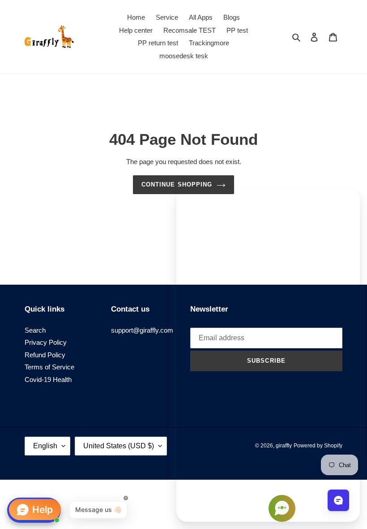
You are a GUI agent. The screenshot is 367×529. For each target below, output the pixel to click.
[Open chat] (338, 500)
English (45, 446)
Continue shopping (176, 184)
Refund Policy (45, 355)
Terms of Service (49, 367)
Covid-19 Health (48, 379)
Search (35, 330)
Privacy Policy (46, 342)
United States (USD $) (118, 446)
